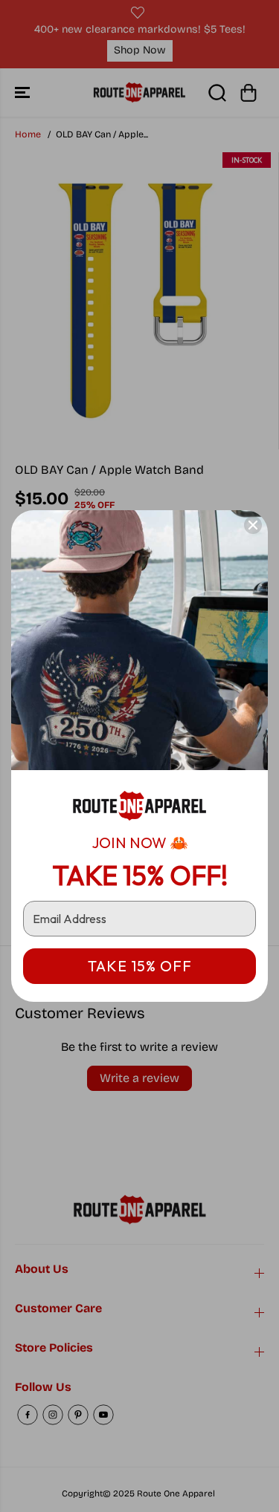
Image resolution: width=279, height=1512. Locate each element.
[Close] (253, 525)
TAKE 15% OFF (140, 966)
